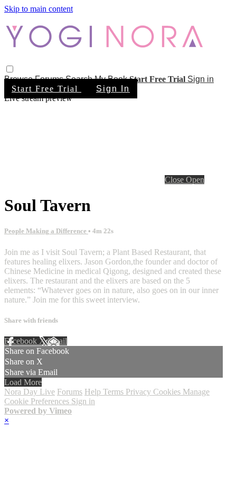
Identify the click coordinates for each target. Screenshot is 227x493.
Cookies (168, 391)
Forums (69, 391)
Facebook (21, 340)
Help (93, 391)
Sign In (113, 88)
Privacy (139, 391)
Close (175, 179)
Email (57, 340)
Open (195, 179)
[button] (9, 69)
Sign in (200, 79)
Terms (114, 391)
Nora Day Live (29, 391)
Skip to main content (38, 8)
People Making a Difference (46, 231)
